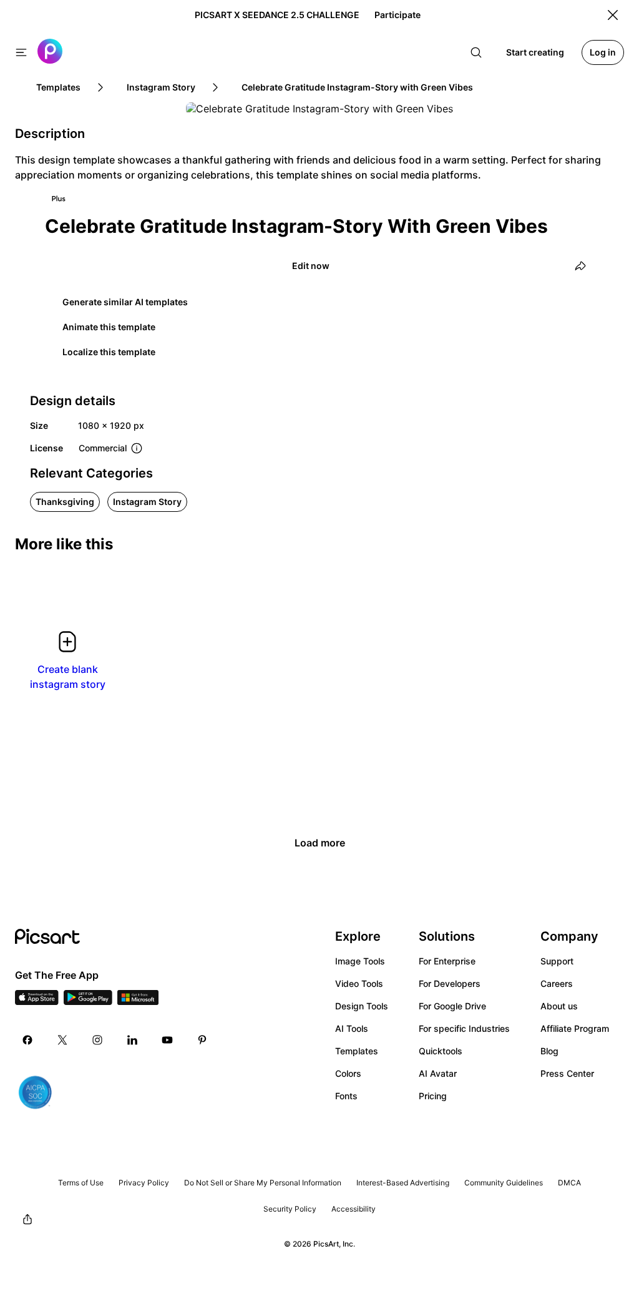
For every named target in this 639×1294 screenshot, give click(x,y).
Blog (549, 1051)
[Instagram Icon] (97, 1039)
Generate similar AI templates (125, 302)
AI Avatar (438, 1073)
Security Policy (289, 1208)
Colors (348, 1073)
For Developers (449, 983)
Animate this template (108, 326)
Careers (556, 983)
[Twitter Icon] (62, 1039)
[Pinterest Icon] (202, 1039)
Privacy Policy (144, 1182)
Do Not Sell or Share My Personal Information (262, 1182)
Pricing (433, 1096)
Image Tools (360, 961)
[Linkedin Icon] (132, 1039)
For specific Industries (464, 1028)
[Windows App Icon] (138, 1001)
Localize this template (108, 351)
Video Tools (359, 983)
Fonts (346, 1096)
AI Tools (351, 1028)
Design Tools (361, 1006)
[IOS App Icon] (37, 1001)
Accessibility (353, 1208)
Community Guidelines (503, 1182)
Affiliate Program (574, 1028)
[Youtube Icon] (167, 1039)
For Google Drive (452, 1006)
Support (556, 961)
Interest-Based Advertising (402, 1182)
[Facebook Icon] (27, 1039)
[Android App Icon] (88, 1001)
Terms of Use (81, 1182)
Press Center (567, 1073)
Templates (356, 1051)
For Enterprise (447, 961)
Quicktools (440, 1051)
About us (559, 1006)
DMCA (569, 1182)
